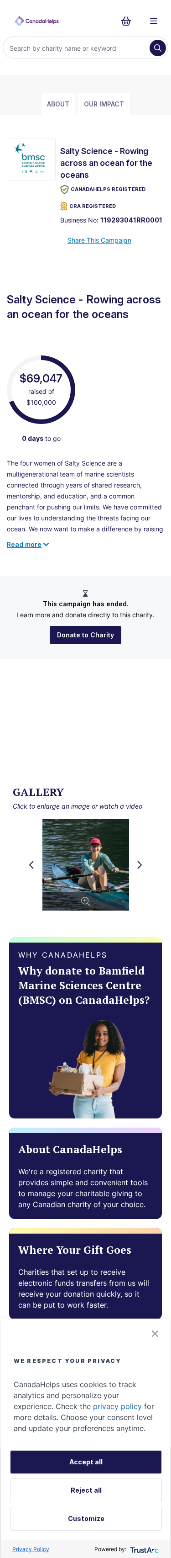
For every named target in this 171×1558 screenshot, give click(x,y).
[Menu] (153, 21)
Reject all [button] (86, 1490)
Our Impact (104, 104)
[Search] (158, 48)
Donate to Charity (85, 635)
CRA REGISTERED (92, 206)
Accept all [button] (86, 1462)
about (58, 104)
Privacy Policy (30, 1549)
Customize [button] (86, 1518)
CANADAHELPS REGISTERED (108, 189)
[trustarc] (143, 1549)
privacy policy (117, 1406)
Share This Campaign (99, 240)
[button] (155, 1334)
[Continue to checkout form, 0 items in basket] (129, 21)
